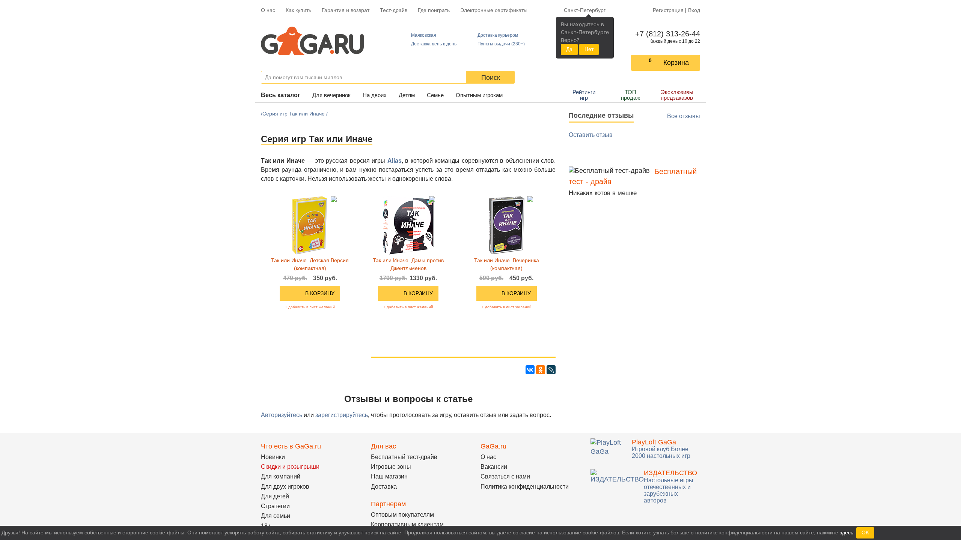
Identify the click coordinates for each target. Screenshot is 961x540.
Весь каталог (280, 95)
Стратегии (275, 506)
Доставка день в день (433, 43)
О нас (268, 10)
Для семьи (275, 516)
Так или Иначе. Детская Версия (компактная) (310, 264)
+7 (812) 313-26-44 (666, 34)
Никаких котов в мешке (603, 192)
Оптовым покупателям (402, 515)
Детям (407, 95)
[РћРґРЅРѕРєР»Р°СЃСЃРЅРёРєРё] (540, 369)
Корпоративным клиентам (407, 524)
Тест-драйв (393, 10)
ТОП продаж (630, 95)
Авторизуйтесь (281, 415)
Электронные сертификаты (493, 10)
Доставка (384, 486)
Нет (588, 49)
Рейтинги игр (583, 95)
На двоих (375, 95)
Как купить (298, 10)
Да (569, 49)
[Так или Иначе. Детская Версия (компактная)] (310, 225)
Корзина (676, 62)
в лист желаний (310, 307)
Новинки (273, 457)
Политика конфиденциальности (524, 486)
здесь (846, 533)
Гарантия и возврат (345, 10)
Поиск (490, 77)
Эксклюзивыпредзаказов (677, 95)
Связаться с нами (505, 476)
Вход (694, 10)
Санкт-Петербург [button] (585, 10)
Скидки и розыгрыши (290, 467)
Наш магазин (389, 476)
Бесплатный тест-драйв (404, 457)
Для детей (275, 496)
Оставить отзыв (591, 135)
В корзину (319, 293)
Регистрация (668, 10)
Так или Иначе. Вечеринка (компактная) (506, 264)
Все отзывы (683, 116)
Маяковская (423, 35)
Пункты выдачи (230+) (501, 43)
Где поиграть (434, 10)
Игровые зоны (391, 467)
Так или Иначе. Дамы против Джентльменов (408, 264)
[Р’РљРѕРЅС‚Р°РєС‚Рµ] (530, 369)
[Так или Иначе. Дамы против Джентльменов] (408, 225)
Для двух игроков (285, 486)
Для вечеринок (331, 95)
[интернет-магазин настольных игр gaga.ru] (312, 41)
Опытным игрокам (479, 95)
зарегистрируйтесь (341, 415)
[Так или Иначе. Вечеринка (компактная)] (506, 225)
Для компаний (280, 476)
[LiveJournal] (551, 369)
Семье (435, 95)
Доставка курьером (497, 35)
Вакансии (493, 467)
